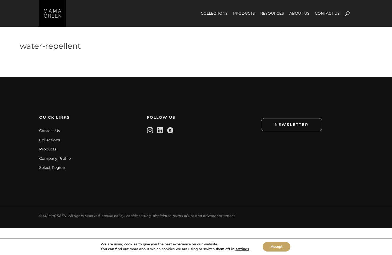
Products (47, 149)
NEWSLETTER (292, 124)
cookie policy (113, 216)
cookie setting (138, 216)
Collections (49, 140)
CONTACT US (327, 13)
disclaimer (162, 216)
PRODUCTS (244, 13)
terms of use (183, 216)
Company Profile (55, 158)
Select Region (52, 167)
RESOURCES (272, 13)
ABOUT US (299, 13)
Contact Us (49, 130)
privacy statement (219, 216)
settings (242, 249)
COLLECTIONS (214, 13)
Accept (276, 246)
